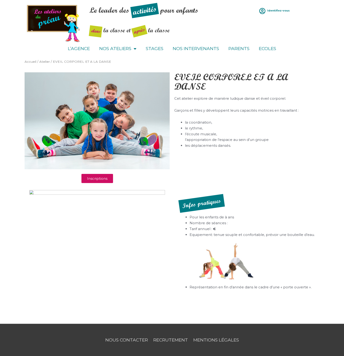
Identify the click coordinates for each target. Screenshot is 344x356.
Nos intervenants (196, 48)
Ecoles (267, 48)
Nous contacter (126, 340)
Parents (238, 48)
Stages (154, 48)
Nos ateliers (115, 48)
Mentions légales (216, 340)
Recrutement (170, 340)
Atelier (44, 61)
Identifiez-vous (278, 10)
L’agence (79, 48)
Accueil (30, 61)
